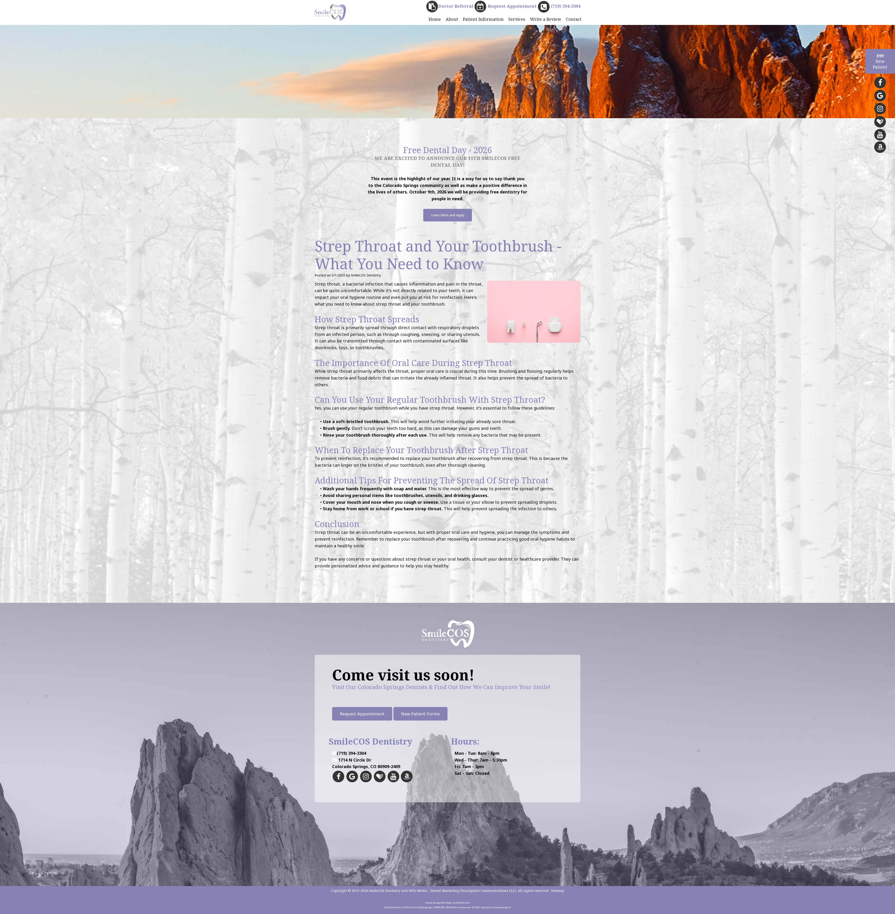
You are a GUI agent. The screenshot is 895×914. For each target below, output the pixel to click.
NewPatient (880, 61)
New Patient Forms (420, 714)
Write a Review (545, 19)
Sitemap (557, 890)
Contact (574, 19)
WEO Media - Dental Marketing (434, 890)
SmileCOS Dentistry (384, 890)
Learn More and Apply (447, 215)
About (452, 19)
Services (516, 19)
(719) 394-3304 (351, 753)
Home (435, 19)
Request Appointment (362, 714)
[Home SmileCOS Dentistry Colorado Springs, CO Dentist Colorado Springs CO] (330, 12)
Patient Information (483, 19)
